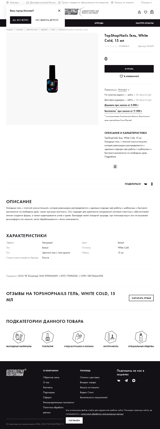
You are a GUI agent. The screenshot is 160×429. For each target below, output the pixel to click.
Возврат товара (88, 382)
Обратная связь (51, 377)
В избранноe (131, 76)
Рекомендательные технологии (58, 402)
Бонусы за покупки (124, 2)
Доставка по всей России (43, 2)
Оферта (47, 397)
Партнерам (49, 392)
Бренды (99, 23)
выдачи (120, 94)
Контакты (47, 387)
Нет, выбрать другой (47, 20)
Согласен (74, 420)
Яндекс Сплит (87, 392)
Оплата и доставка (89, 377)
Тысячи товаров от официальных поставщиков (85, 2)
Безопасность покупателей (94, 397)
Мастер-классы (145, 23)
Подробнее (110, 156)
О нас (46, 382)
